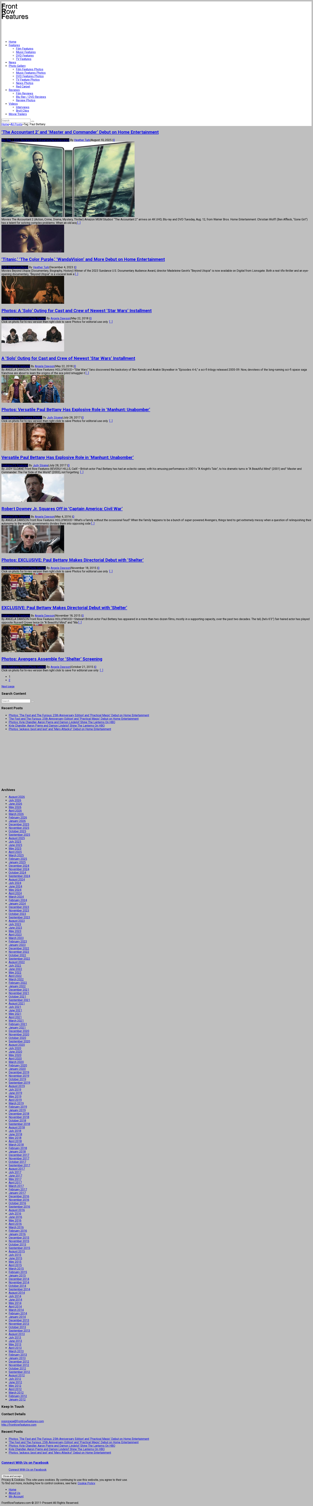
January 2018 (17, 1151)
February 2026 (18, 817)
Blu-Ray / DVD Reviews (31, 97)
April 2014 (15, 1306)
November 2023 (19, 910)
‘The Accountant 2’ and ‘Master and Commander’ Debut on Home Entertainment (80, 132)
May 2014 (15, 1303)
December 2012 (19, 1361)
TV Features (23, 59)
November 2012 (19, 1365)
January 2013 (17, 1358)
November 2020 (19, 1034)
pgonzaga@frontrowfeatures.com (22, 1421)
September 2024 (19, 876)
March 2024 (16, 896)
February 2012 (18, 1396)
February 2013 (18, 1354)
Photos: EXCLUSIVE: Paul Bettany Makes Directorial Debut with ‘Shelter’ (72, 560)
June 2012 (15, 1382)
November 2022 (19, 952)
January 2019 (17, 1110)
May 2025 (15, 848)
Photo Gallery (17, 66)
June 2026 (15, 803)
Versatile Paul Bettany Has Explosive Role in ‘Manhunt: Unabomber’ (67, 457)
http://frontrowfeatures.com (18, 1424)
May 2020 (15, 1055)
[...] (78, 223)
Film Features (24, 48)
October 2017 (17, 1162)
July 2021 (15, 1007)
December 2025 (19, 824)
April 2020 (15, 1058)
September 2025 (19, 834)
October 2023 (17, 914)
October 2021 (17, 996)
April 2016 (15, 1224)
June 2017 (15, 1175)
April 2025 (15, 852)
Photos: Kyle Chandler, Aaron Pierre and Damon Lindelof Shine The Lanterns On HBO (62, 722)
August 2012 (17, 1375)
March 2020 (16, 1062)
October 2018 (17, 1120)
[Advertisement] (67, 28)
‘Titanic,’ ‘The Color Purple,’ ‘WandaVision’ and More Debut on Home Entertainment (83, 259)
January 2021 (17, 1027)
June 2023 (15, 927)
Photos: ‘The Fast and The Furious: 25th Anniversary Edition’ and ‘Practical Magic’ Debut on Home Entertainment (79, 715)
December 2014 (19, 1279)
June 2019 (15, 1093)
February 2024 (18, 900)
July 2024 (15, 883)
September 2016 (19, 1206)
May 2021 (15, 1014)
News (12, 62)
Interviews (22, 107)
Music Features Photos (31, 72)
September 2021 (19, 1000)
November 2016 (19, 1200)
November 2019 (19, 1076)
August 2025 (17, 838)
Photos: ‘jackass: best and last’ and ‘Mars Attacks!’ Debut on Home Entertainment (60, 729)
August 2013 (17, 1334)
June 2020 (15, 1051)
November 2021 (19, 993)
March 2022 (16, 979)
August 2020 (17, 1045)
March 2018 (16, 1144)
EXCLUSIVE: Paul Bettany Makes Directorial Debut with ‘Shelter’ (64, 607)
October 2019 (17, 1079)
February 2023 (18, 941)
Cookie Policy (86, 1483)
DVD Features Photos (30, 76)
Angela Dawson (60, 318)
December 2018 (19, 1113)
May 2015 (15, 1261)
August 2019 (17, 1086)
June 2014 (15, 1299)
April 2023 (15, 934)
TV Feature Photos (28, 79)
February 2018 (18, 1148)
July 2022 (15, 965)
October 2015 (17, 1244)
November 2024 (19, 869)
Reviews (14, 90)
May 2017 (15, 1179)
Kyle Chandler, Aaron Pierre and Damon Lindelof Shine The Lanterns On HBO (57, 725)
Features (14, 45)
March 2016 (16, 1227)
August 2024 (17, 879)
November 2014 (19, 1282)
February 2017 (18, 1189)
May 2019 (15, 1096)
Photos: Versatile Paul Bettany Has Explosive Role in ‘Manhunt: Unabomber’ (75, 409)
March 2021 (16, 1020)
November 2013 (19, 1323)
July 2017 (15, 1172)
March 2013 (16, 1351)
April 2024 (15, 893)
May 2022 (15, 972)
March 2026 (16, 814)
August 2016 (17, 1210)
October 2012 (17, 1368)
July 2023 (15, 924)
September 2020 (19, 1041)
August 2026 (17, 797)
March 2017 (16, 1186)
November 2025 (19, 828)
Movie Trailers (18, 114)
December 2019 (19, 1072)
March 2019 (16, 1103)
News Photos (24, 83)
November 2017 (19, 1158)
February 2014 (18, 1313)
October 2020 (17, 1038)
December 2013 (19, 1320)
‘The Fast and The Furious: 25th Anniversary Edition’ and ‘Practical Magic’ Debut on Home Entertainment (74, 718)
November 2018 (19, 1117)
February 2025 (18, 859)
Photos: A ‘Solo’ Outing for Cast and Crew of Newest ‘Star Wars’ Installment (76, 310)
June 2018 (15, 1134)
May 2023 (15, 931)
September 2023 (19, 917)
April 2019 (15, 1100)
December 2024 (19, 865)
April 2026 (15, 810)
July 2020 (15, 1048)
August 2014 (17, 1292)
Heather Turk (82, 140)
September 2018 (19, 1124)
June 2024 (15, 886)
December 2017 (19, 1155)
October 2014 (17, 1286)
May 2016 (15, 1220)
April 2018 (15, 1141)
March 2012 (16, 1392)
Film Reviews (24, 93)
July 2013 (15, 1337)
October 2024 (17, 872)
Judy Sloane (54, 417)
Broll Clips (22, 110)
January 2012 (17, 1399)
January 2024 (17, 903)
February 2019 (18, 1107)
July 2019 (15, 1089)
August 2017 (17, 1169)
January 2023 (17, 945)
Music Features (26, 52)
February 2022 (18, 983)
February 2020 (18, 1065)
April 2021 (15, 1017)
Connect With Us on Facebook (25, 1463)
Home (12, 41)
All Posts (16, 124)
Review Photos (25, 100)
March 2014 (16, 1310)
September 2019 (19, 1082)
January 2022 (17, 986)
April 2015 (15, 1265)
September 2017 (19, 1165)
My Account (16, 1496)
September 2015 (19, 1248)
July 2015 (15, 1255)
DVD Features (25, 55)
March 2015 (16, 1268)
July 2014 (15, 1296)
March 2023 (16, 938)
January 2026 (17, 821)
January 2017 (17, 1193)
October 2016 (17, 1203)
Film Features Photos (29, 69)
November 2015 (19, 1241)
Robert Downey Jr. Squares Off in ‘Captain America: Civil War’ (62, 508)
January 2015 (17, 1275)
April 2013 (15, 1348)
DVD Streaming (41, 140)
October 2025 (17, 831)
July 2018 (15, 1131)
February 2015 (18, 1272)
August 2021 (17, 1003)
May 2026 (15, 807)
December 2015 (19, 1237)
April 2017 (15, 1182)
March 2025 (16, 855)
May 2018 (15, 1138)
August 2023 (17, 921)
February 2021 (18, 1024)
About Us (14, 1493)
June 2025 (15, 845)
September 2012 (19, 1372)
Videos (13, 103)
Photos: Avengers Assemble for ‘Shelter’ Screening (51, 659)
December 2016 (19, 1196)
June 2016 (15, 1217)
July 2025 (15, 841)
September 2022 (19, 958)
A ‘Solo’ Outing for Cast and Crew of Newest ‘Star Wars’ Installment (68, 358)
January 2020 (17, 1069)
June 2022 (15, 969)
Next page (7, 686)
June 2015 (15, 1258)
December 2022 (19, 948)
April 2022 (15, 976)
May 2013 (15, 1344)
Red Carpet (23, 86)
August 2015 (17, 1251)
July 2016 (15, 1213)
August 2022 (17, 962)
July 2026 (15, 800)
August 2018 (17, 1127)
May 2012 (15, 1385)
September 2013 (19, 1330)
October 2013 (17, 1327)
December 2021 (19, 989)
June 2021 (15, 1010)
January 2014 (17, 1317)
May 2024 (15, 890)
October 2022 (17, 955)
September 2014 (19, 1289)
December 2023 (19, 907)
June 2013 (15, 1341)
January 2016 (17, 1234)
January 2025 (17, 862)
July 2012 (15, 1379)
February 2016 (18, 1230)
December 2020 (19, 1031)
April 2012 (15, 1389)
